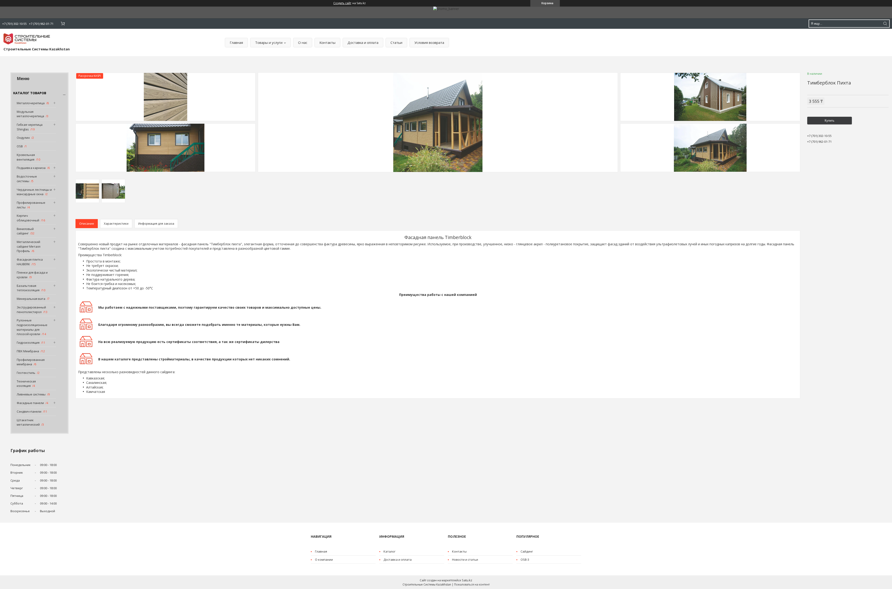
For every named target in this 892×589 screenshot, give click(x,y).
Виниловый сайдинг (25, 231)
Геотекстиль (26, 373)
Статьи (396, 42)
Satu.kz (467, 580)
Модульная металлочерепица (30, 114)
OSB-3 (525, 559)
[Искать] (885, 23)
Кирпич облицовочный (28, 218)
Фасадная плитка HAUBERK (30, 261)
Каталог (389, 551)
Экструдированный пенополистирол (31, 309)
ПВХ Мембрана (28, 351)
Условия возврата (429, 42)
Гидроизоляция (28, 342)
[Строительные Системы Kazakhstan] (26, 38)
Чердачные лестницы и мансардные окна (34, 192)
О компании (324, 559)
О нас (302, 42)
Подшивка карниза (31, 168)
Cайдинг (527, 551)
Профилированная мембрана (31, 362)
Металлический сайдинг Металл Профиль (28, 246)
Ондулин (23, 138)
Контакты (327, 42)
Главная (236, 42)
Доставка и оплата (363, 42)
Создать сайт (342, 3)
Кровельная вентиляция (26, 157)
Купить (829, 120)
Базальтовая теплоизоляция (28, 288)
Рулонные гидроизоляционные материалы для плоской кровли (32, 327)
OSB (20, 146)
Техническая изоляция (26, 383)
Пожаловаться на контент (472, 584)
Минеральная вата (31, 299)
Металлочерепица (31, 103)
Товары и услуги (268, 42)
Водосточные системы (27, 178)
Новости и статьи (465, 559)
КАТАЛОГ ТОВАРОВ (29, 93)
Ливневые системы (31, 394)
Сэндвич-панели (29, 411)
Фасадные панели (30, 403)
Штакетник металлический (28, 422)
